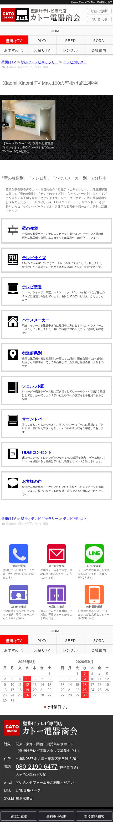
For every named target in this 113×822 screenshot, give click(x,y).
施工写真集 (18, 817)
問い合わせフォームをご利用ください (45, 782)
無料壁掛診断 (56, 817)
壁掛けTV (14, 41)
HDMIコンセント (37, 452)
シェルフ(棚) (33, 386)
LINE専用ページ (28, 790)
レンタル (70, 50)
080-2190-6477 (37, 766)
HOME (56, 31)
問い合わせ (99, 19)
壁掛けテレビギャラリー (39, 62)
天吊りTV (42, 50)
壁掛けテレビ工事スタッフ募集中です (48, 751)
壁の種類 (30, 228)
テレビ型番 (32, 287)
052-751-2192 (26, 774)
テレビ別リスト (75, 62)
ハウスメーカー (36, 320)
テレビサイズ (34, 257)
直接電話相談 (94, 817)
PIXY (42, 41)
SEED (70, 41)
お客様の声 (32, 481)
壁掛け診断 (99, 11)
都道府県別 (32, 353)
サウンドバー (34, 419)
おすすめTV (14, 50)
